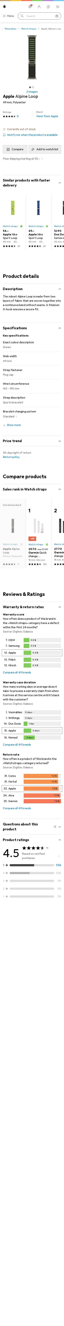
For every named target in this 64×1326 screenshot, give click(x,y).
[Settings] (30, 7)
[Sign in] (39, 6)
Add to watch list (47, 149)
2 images (32, 92)
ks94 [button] (14, 926)
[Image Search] (57, 16)
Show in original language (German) (28, 978)
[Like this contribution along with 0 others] (43, 927)
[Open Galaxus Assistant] (48, 7)
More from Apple (47, 114)
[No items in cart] (57, 7)
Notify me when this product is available (32, 135)
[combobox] (13, 915)
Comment (13, 986)
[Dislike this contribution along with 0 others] (58, 927)
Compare (17, 149)
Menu (10, 16)
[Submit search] (22, 16)
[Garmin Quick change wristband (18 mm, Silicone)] (38, 533)
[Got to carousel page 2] (33, 87)
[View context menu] (35, 927)
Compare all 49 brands (17, 672)
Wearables (10, 28)
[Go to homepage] (4, 6)
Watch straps (28, 28)
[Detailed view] (32, 653)
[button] (32, 129)
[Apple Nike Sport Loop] (13, 222)
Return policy (11, 457)
